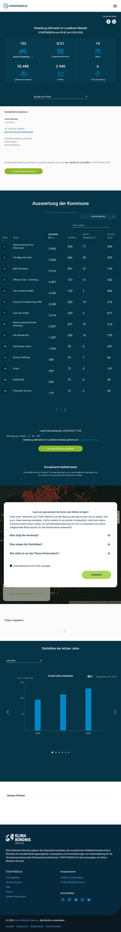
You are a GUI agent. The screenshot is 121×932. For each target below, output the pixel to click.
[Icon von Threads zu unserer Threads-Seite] (82, 899)
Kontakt (10, 926)
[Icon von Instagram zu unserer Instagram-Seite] (69, 899)
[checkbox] (60, 566)
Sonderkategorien (98, 216)
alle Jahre (11, 660)
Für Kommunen (14, 882)
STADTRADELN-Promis (72, 882)
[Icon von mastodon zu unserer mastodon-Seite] (75, 899)
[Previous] (57, 631)
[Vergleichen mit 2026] (90, 677)
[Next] (64, 631)
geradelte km (53, 236)
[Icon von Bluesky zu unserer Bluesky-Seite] (88, 899)
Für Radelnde (13, 877)
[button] (7, 712)
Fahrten (72, 237)
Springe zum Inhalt (42, 96)
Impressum (22, 926)
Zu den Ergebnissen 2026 (23, 171)
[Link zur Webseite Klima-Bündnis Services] (18, 839)
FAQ (8, 887)
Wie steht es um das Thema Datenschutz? (34, 553)
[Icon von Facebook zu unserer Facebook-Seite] (62, 899)
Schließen (96, 574)
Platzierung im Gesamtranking (63, 212)
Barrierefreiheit (53, 926)
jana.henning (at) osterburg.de (18, 132)
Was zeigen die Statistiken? (26, 544)
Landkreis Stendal (88, 439)
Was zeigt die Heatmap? (24, 535)
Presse (9, 891)
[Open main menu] (115, 6)
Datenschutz (37, 926)
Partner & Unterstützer (71, 877)
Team (16, 237)
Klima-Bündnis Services (26, 920)
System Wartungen (16, 896)
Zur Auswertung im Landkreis (60, 448)
